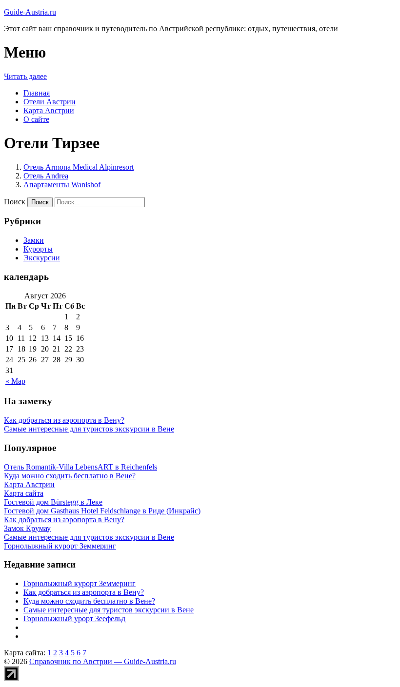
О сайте (36, 119)
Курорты (38, 249)
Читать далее (25, 76)
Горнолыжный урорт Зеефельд (74, 618)
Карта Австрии (48, 110)
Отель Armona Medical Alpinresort (78, 167)
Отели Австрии (49, 102)
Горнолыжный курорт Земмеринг (79, 583)
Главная (36, 93)
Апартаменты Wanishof (61, 184)
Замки (33, 240)
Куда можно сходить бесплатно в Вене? (89, 601)
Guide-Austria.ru (30, 12)
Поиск (14, 201)
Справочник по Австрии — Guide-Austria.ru (102, 661)
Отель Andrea (45, 176)
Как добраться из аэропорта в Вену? (64, 420)
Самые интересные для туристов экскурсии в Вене (89, 429)
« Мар (15, 381)
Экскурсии (41, 258)
